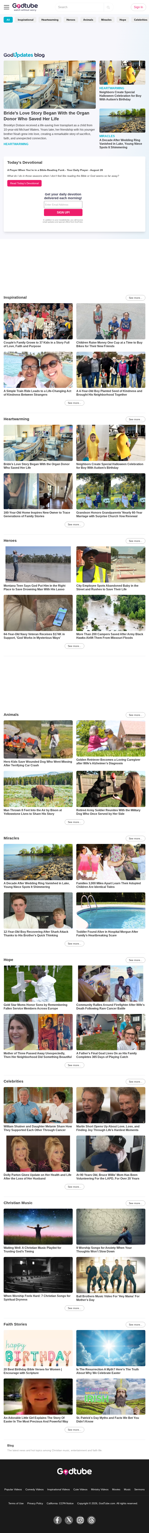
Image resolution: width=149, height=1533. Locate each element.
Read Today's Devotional (24, 183)
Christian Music (18, 1203)
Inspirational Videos (58, 1489)
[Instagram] (80, 1520)
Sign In (138, 7)
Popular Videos (13, 1489)
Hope (123, 19)
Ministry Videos (99, 1489)
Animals (88, 19)
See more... (135, 297)
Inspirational (25, 19)
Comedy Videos (34, 1489)
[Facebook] (57, 1520)
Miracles (106, 19)
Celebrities (13, 1081)
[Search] (108, 7)
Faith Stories (15, 1324)
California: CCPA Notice (60, 1503)
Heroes (71, 19)
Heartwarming (50, 19)
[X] (69, 1520)
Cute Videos (80, 1489)
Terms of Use (16, 1503)
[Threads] (91, 1520)
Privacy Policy (35, 1503)
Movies (116, 1489)
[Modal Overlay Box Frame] (63, 208)
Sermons (139, 1489)
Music (127, 1489)
